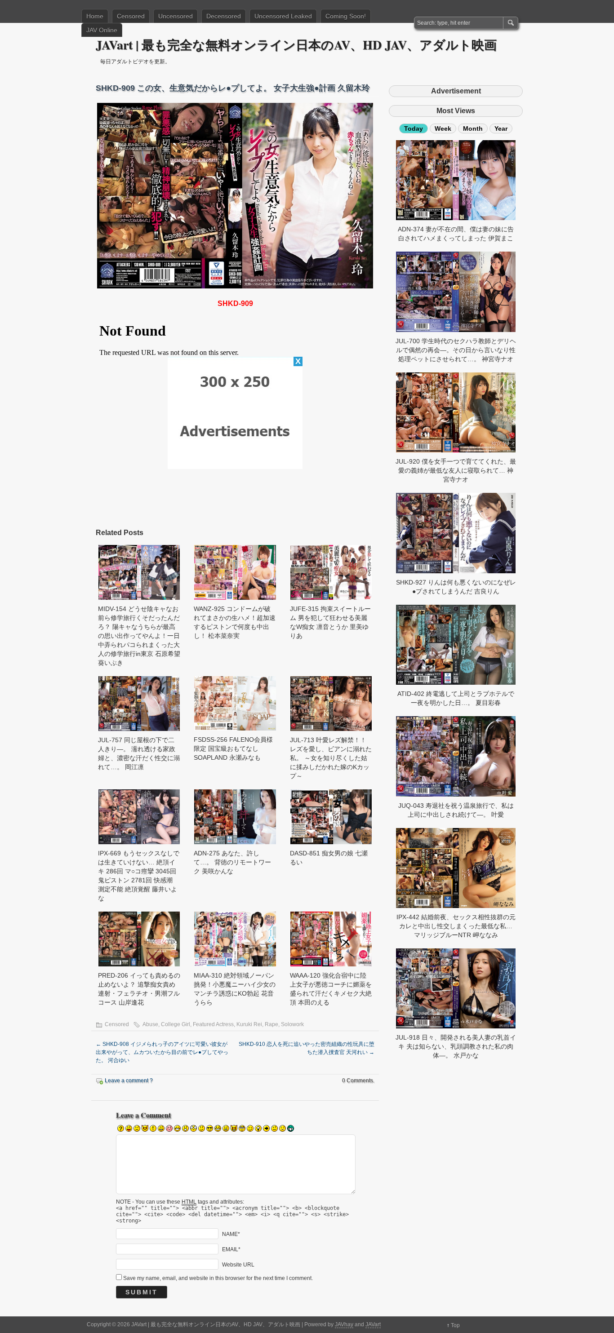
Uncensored (175, 16)
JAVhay (344, 1324)
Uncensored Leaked (283, 16)
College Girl (175, 1024)
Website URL (238, 1264)
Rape (271, 1024)
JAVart (373, 1324)
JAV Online (101, 30)
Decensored (223, 16)
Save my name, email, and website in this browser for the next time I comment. (218, 1278)
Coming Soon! (345, 16)
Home (94, 16)
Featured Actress (213, 1024)
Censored (131, 16)
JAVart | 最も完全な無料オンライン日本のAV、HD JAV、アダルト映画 (296, 44)
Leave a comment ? (129, 1080)
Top (455, 1325)
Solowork (292, 1024)
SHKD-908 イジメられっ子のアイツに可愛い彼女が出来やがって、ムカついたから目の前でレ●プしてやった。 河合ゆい (162, 1052)
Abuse (150, 1024)
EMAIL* (231, 1249)
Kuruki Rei (249, 1024)
